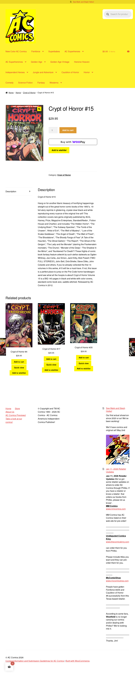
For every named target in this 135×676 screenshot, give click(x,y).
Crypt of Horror (29, 92)
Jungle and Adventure (43, 72)
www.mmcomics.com (116, 508)
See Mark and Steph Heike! (83, 2)
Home (11, 92)
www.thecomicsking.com (117, 541)
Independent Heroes (15, 72)
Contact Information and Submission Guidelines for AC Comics (35, 660)
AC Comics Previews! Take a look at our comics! (16, 419)
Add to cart (67, 130)
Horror (87, 72)
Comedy (9, 82)
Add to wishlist (59, 150)
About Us (10, 411)
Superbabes (54, 51)
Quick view (19, 367)
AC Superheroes (72, 51)
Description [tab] (11, 191)
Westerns (54, 82)
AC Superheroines (14, 61)
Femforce (35, 51)
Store (17, 408)
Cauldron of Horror (70, 72)
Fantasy (41, 82)
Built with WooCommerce (78, 660)
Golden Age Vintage (59, 61)
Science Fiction (25, 82)
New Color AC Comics (16, 51)
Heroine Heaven (82, 61)
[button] (39, 109)
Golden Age (36, 61)
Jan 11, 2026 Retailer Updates (116, 470)
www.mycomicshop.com (117, 580)
